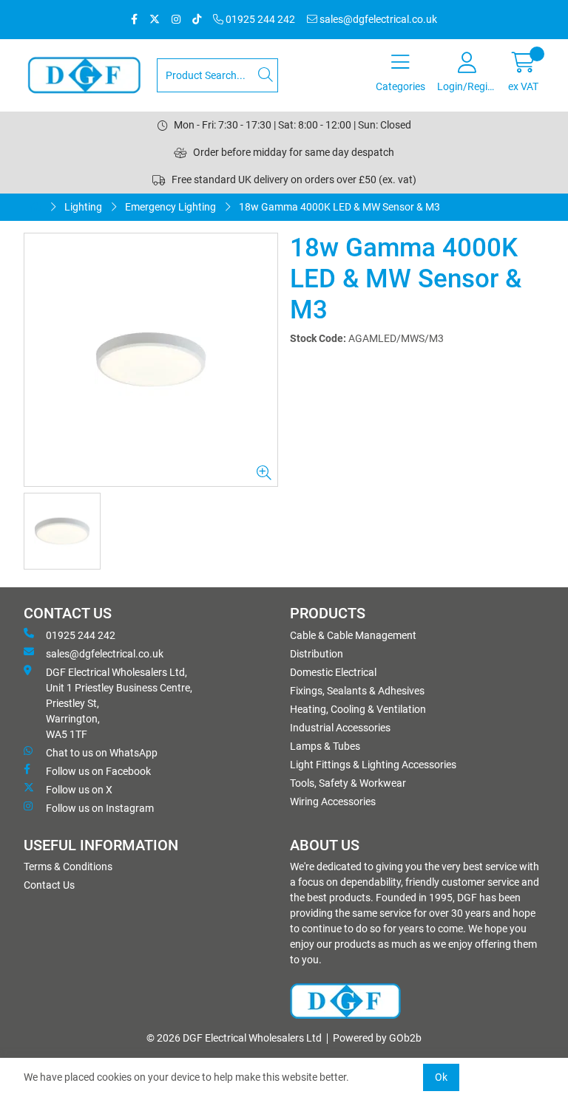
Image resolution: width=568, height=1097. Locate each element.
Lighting (83, 207)
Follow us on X (79, 790)
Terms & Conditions (68, 866)
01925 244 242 (259, 19)
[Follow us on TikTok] (196, 19)
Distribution (316, 654)
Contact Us (49, 885)
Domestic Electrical (333, 672)
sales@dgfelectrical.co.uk (377, 19)
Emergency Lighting (170, 207)
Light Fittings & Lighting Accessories (373, 764)
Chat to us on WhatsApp (102, 753)
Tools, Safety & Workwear (348, 783)
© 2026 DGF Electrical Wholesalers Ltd (234, 1038)
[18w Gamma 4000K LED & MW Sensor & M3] (151, 360)
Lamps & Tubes (325, 746)
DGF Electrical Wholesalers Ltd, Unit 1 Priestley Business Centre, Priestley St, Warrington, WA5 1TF (119, 703)
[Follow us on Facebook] (134, 19)
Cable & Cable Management (353, 635)
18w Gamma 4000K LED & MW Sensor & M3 (339, 207)
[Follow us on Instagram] (176, 19)
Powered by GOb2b (377, 1038)
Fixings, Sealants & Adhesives (357, 691)
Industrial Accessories (340, 728)
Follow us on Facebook (98, 771)
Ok (441, 1077)
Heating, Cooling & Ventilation (358, 709)
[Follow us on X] (154, 19)
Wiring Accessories (333, 801)
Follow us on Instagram (100, 808)
